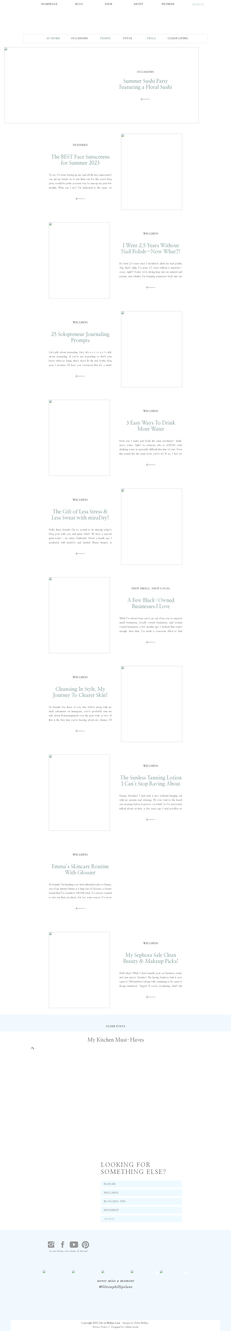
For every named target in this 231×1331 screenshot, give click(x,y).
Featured (80, 145)
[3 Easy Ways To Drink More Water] (79, 438)
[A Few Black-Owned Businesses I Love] (79, 615)
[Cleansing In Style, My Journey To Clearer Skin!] (151, 704)
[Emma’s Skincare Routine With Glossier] (151, 881)
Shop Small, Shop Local (151, 588)
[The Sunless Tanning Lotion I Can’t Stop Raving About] (79, 793)
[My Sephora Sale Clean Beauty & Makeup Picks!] (79, 970)
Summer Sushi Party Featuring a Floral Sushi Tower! (145, 87)
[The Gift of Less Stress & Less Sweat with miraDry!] (151, 527)
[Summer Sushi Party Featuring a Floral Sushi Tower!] (145, 99)
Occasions (145, 72)
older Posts (115, 1026)
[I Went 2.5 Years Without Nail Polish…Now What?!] (79, 260)
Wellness (150, 234)
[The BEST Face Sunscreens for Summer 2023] (151, 172)
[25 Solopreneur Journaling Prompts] (151, 349)
